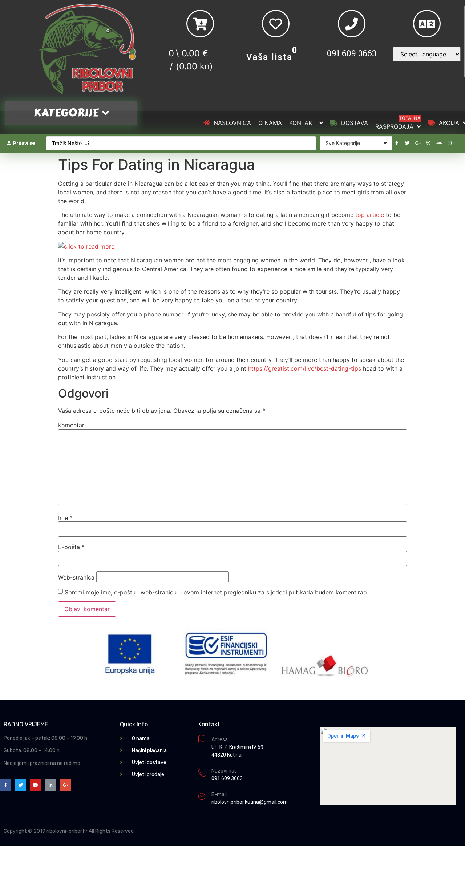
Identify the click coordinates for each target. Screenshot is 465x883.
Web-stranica (76, 577)
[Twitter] (407, 143)
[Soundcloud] (438, 143)
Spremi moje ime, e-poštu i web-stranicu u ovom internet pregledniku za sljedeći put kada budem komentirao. (216, 592)
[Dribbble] (428, 143)
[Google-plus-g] (417, 143)
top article (369, 214)
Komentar (71, 425)
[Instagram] (449, 143)
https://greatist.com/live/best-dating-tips (304, 368)
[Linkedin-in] (50, 785)
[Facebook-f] (396, 143)
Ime (65, 518)
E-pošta (71, 547)
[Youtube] (35, 785)
